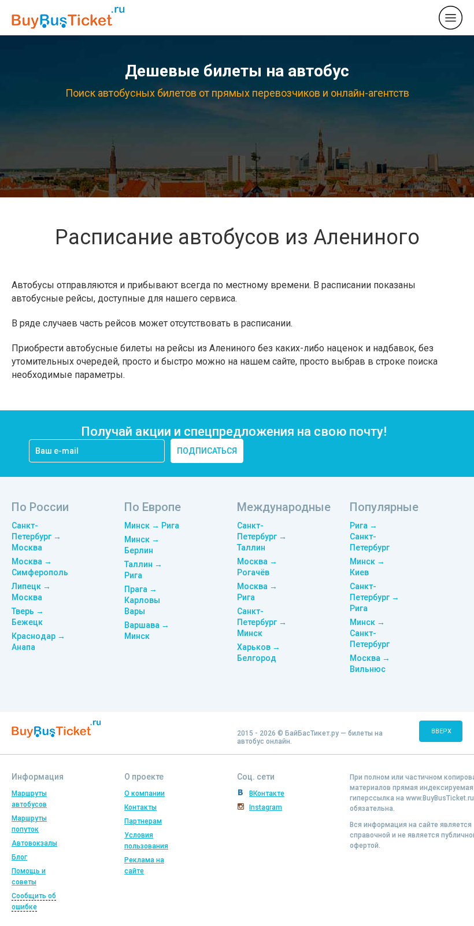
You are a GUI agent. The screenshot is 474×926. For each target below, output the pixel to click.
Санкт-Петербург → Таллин (262, 536)
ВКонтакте (266, 793)
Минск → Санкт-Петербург (370, 633)
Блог (19, 857)
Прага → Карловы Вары (142, 600)
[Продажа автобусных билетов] (68, 17)
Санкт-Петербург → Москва (36, 536)
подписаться (207, 450)
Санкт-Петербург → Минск (262, 622)
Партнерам (143, 821)
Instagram (265, 807)
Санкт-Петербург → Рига (374, 597)
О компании (144, 793)
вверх (441, 731)
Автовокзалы (34, 843)
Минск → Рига (151, 525)
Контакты (140, 807)
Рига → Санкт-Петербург (370, 536)
